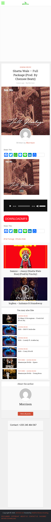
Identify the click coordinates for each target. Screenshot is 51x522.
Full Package (9, 239)
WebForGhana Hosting (40, 513)
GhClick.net (20, 513)
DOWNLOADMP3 (16, 219)
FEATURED (21, 360)
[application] (25, 205)
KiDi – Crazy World (25, 351)
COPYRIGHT (15, 516)
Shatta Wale (21, 239)
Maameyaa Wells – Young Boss (30, 373)
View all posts (25, 414)
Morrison (31, 83)
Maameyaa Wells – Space (27, 362)
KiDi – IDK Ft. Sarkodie (26, 329)
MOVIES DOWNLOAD (8, 518)
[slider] (42, 206)
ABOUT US (24, 516)
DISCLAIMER (5, 516)
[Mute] (37, 206)
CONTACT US (33, 516)
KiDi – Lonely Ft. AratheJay (28, 340)
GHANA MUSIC (25, 67)
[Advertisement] (25, 33)
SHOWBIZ (42, 516)
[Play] (10, 206)
